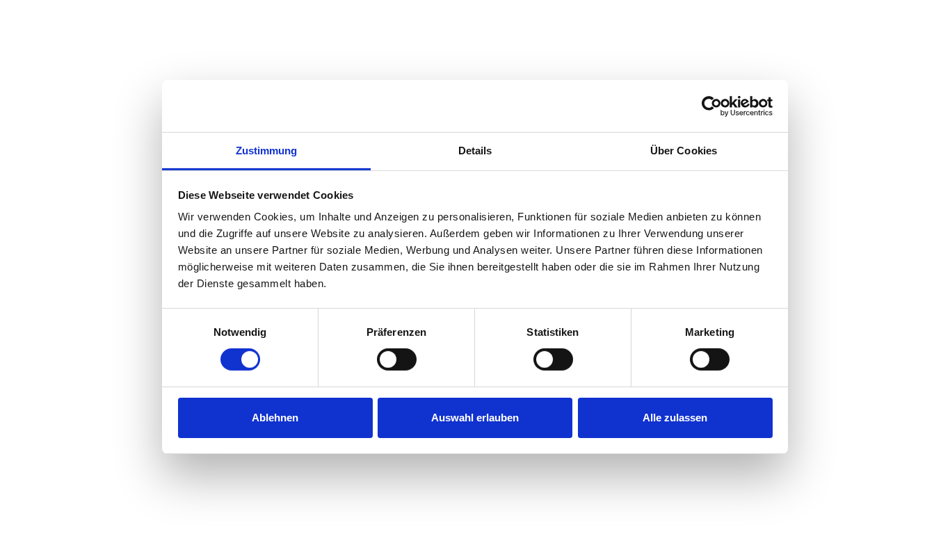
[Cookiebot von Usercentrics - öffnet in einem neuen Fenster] (712, 105)
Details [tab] (475, 150)
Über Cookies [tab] (683, 150)
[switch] (397, 359)
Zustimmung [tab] (267, 150)
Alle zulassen (675, 417)
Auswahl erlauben (475, 417)
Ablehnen (275, 417)
